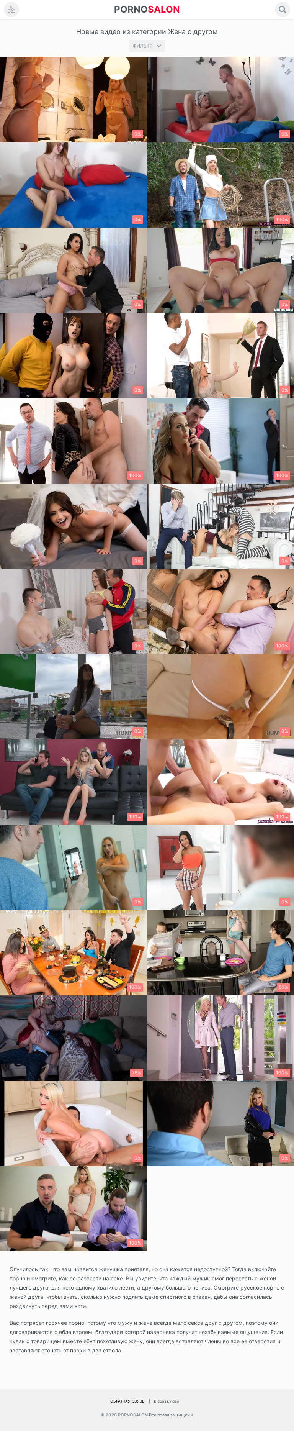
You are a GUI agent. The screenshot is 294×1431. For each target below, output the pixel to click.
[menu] (11, 9)
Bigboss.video (166, 1401)
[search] (282, 9)
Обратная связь (127, 1401)
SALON (147, 9)
